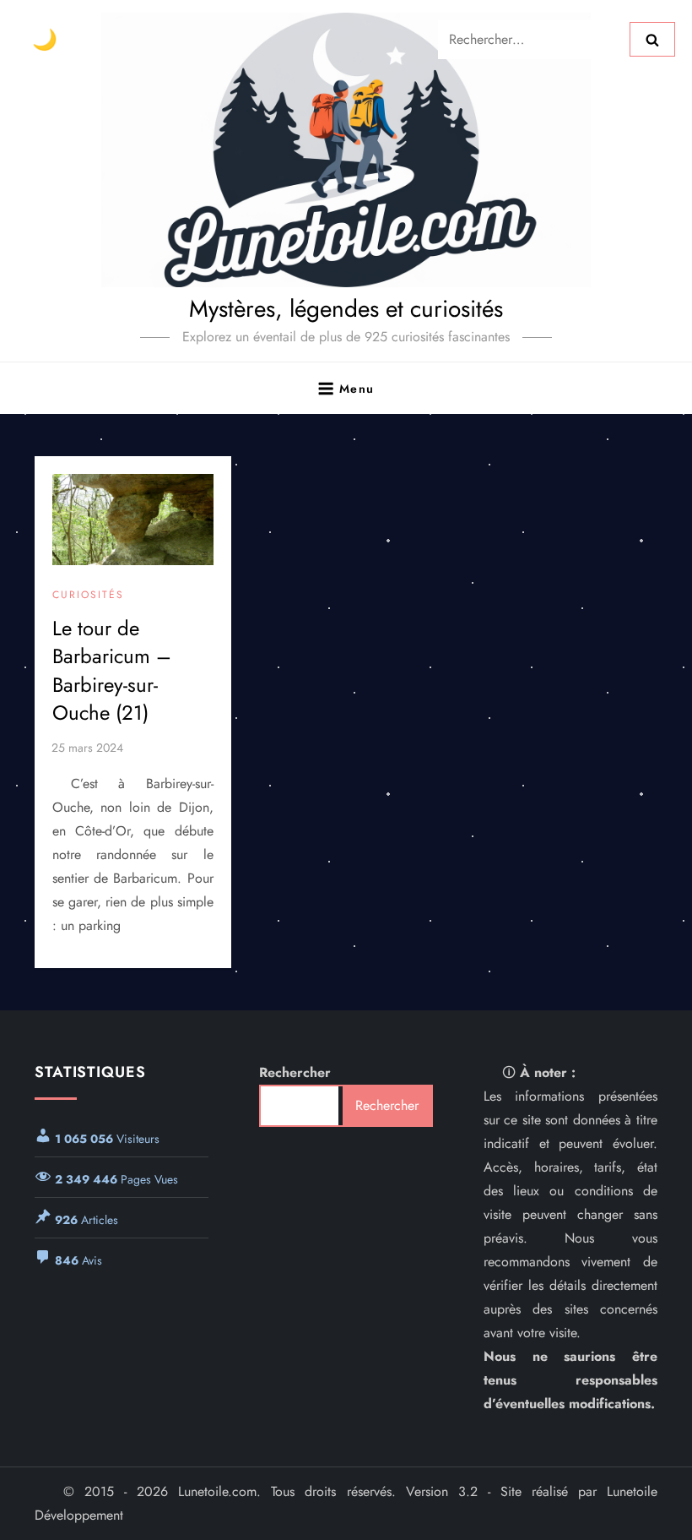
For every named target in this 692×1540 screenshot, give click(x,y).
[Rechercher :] (534, 37)
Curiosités (88, 595)
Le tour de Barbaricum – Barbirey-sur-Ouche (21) (111, 670)
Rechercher (295, 1072)
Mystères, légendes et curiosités (346, 308)
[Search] (652, 39)
